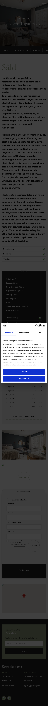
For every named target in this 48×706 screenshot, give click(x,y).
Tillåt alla (24, 372)
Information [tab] (24, 332)
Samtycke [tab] (9, 332)
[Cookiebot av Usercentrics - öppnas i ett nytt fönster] (35, 325)
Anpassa (22, 378)
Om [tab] (39, 332)
